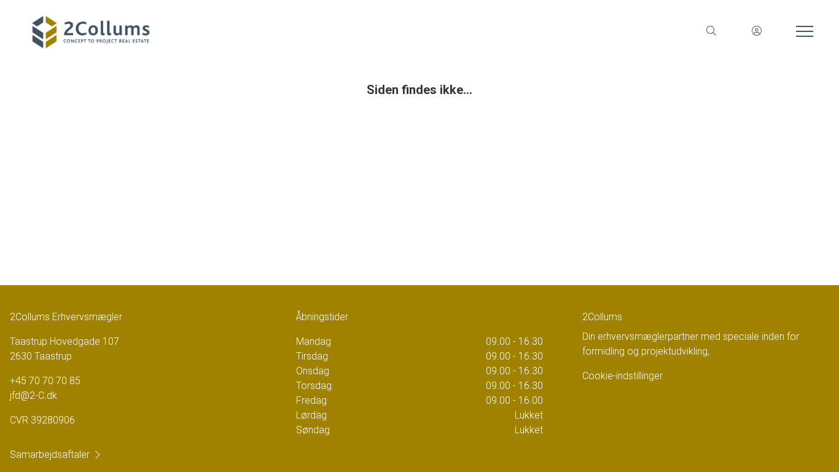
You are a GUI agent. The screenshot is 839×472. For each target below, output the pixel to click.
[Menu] (802, 30)
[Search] (711, 31)
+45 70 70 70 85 (45, 381)
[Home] (222, 30)
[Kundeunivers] (756, 31)
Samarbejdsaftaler (50, 454)
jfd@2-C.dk (33, 395)
